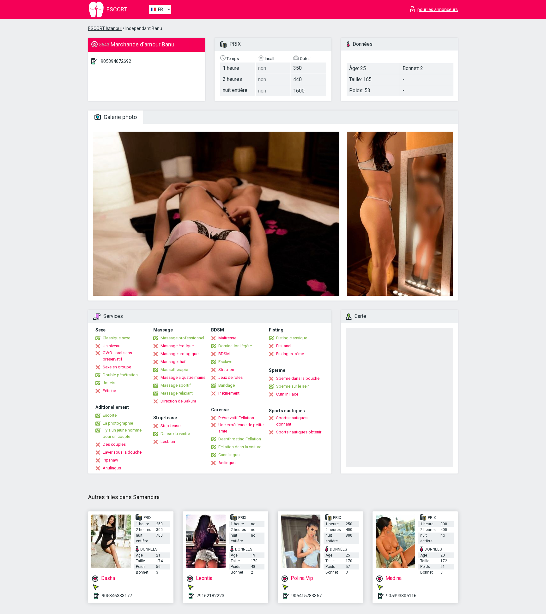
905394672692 (116, 61)
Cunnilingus (229, 454)
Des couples (114, 444)
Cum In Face (287, 394)
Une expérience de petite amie (241, 427)
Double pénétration (120, 375)
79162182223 (210, 596)
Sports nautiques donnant (291, 420)
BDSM (224, 353)
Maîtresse (227, 338)
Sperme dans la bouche (297, 378)
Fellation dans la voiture (239, 446)
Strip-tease (170, 425)
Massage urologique (179, 353)
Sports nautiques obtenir (298, 432)
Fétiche (109, 390)
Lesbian (168, 441)
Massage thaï (173, 361)
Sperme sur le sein (293, 386)
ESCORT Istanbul (105, 28)
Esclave (225, 361)
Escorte (110, 415)
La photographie (118, 423)
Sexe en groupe (117, 367)
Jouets (109, 382)
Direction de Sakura (178, 401)
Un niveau (111, 345)
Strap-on (226, 369)
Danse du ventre (175, 433)
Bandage (226, 385)
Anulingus (112, 468)
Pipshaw (110, 460)
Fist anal (283, 345)
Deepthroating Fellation (239, 439)
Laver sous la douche (122, 452)
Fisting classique (291, 338)
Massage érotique (177, 345)
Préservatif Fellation (236, 417)
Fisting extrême (290, 353)
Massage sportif (176, 385)
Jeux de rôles (230, 377)
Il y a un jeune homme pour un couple (122, 433)
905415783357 (306, 596)
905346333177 (117, 596)
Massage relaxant (177, 393)
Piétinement (229, 393)
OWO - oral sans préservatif (117, 355)
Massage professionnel (182, 338)
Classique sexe (116, 338)
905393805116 (401, 596)
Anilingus (226, 462)
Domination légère (235, 345)
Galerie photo (119, 117)
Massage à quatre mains (183, 377)
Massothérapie (174, 369)
